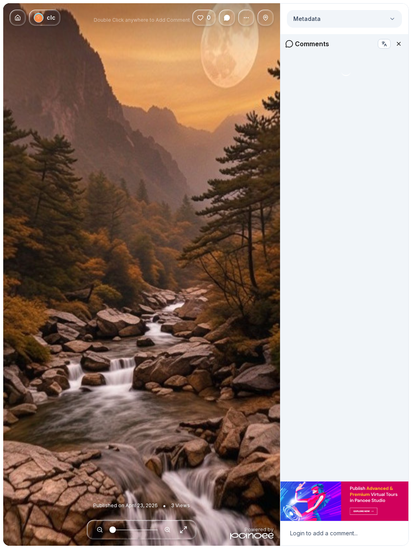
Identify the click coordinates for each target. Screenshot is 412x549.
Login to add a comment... (324, 533)
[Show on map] (266, 18)
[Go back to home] (18, 18)
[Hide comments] (227, 18)
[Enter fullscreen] (183, 529)
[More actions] (246, 18)
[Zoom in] (167, 529)
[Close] (399, 44)
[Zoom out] (99, 529)
